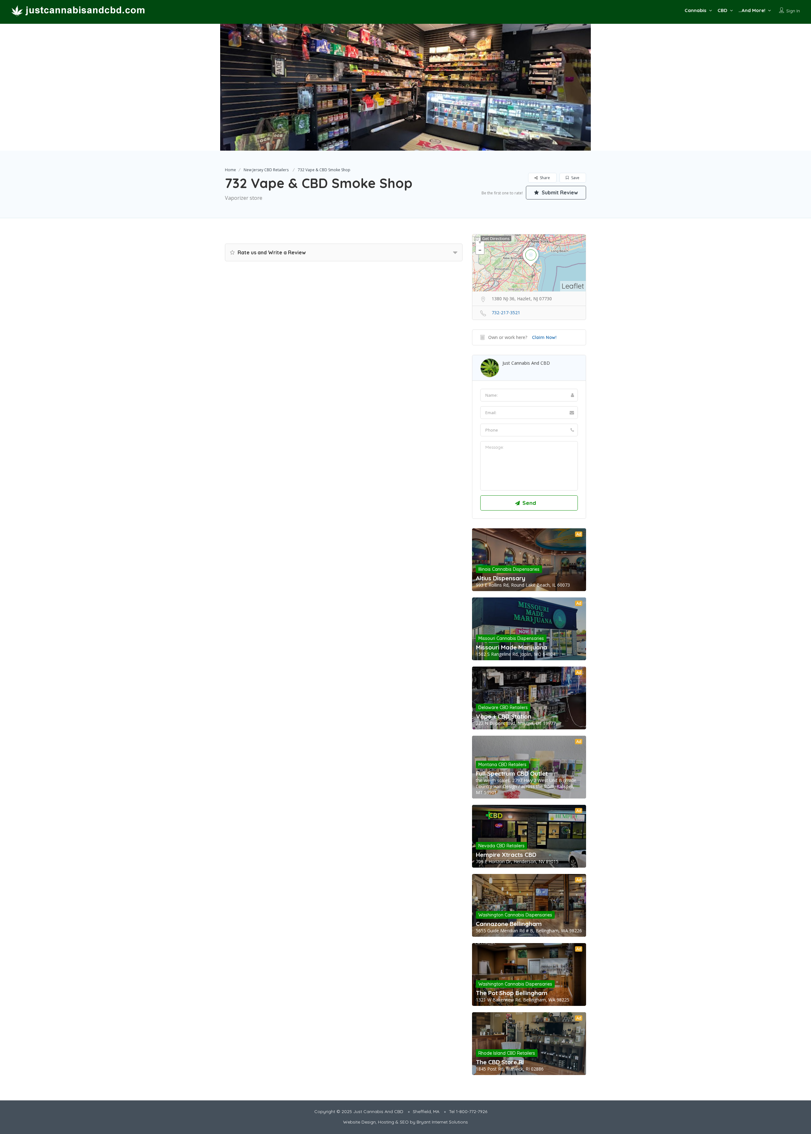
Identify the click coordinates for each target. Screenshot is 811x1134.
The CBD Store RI (500, 1062)
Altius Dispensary (500, 578)
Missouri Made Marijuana (511, 647)
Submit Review (559, 192)
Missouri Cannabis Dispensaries (511, 638)
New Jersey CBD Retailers (266, 170)
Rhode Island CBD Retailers (506, 1053)
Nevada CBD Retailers (501, 846)
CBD (722, 10)
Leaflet (573, 285)
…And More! (751, 10)
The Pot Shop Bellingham (511, 993)
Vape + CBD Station (503, 716)
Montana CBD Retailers (502, 764)
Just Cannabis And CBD (526, 363)
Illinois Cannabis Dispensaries (509, 569)
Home (230, 170)
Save (574, 177)
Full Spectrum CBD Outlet (512, 773)
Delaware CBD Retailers (503, 707)
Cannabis (695, 10)
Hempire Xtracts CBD (506, 854)
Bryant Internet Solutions (442, 1122)
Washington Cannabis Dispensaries (515, 915)
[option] (405, 87)
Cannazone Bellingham (509, 924)
